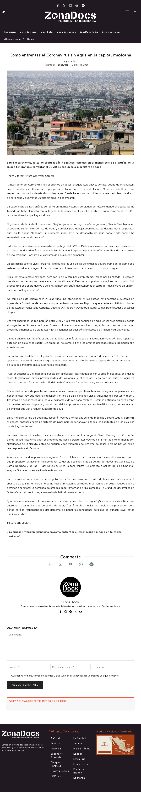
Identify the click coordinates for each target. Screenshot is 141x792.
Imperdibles (70, 61)
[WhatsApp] (81, 564)
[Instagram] (70, 5)
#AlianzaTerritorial (64, 731)
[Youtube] (77, 5)
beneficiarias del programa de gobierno (106, 263)
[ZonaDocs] (70, 587)
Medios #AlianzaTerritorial (115, 731)
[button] (135, 12)
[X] (60, 564)
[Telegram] (91, 564)
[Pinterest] (70, 564)
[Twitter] (64, 5)
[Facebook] (57, 5)
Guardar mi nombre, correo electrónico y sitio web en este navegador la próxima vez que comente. (65, 675)
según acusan (34, 360)
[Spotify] (83, 5)
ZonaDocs (63, 65)
